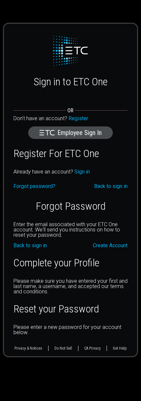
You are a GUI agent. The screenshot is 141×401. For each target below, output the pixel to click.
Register (78, 118)
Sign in (82, 172)
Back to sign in (30, 245)
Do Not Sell (63, 348)
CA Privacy (92, 348)
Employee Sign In (79, 133)
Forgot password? (34, 186)
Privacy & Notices (28, 348)
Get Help (120, 348)
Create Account (110, 245)
